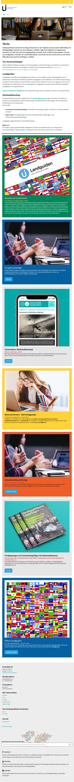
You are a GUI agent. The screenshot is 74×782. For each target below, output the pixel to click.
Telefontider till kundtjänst (9, 673)
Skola (4, 697)
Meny (70, 7)
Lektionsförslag (11, 491)
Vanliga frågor (6, 704)
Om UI (4, 712)
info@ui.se (23, 130)
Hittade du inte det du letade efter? (13, 741)
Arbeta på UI (6, 722)
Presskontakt (6, 702)
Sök (65, 7)
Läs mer (8, 279)
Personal (5, 714)
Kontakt (4, 700)
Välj (69, 2)
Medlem (4, 695)
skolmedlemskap (38, 98)
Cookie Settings (6, 726)
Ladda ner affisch (11, 652)
